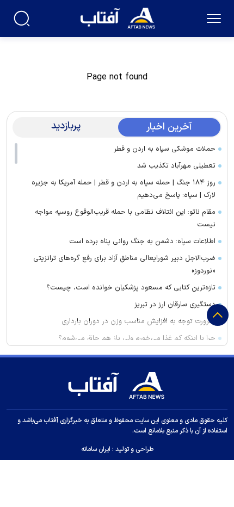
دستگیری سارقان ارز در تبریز (174, 304)
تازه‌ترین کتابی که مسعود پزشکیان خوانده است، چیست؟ (130, 287)
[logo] (118, 17)
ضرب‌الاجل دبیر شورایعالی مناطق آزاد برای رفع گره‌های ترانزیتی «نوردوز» (124, 264)
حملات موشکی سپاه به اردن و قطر (164, 149)
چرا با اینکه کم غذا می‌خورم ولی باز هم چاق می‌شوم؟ (136, 338)
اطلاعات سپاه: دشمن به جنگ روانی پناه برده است (142, 241)
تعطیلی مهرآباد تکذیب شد (176, 165)
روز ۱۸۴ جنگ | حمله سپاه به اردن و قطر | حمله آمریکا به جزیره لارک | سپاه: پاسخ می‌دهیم (123, 189)
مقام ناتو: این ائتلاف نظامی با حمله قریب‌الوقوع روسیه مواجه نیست (125, 218)
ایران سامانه (95, 449)
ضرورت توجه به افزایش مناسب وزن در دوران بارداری (138, 321)
